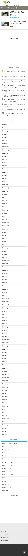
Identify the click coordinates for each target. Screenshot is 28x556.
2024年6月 (5, 203)
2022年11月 (6, 263)
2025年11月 (6, 150)
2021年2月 (5, 330)
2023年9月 (5, 232)
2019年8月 (5, 387)
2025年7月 (5, 162)
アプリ (11, 26)
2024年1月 (5, 219)
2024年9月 (5, 194)
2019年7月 (5, 390)
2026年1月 (5, 143)
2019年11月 (6, 377)
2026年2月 (5, 140)
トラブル (5, 471)
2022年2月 (5, 292)
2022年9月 (5, 270)
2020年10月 (6, 342)
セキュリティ (6, 465)
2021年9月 (5, 308)
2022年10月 (6, 267)
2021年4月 (5, 323)
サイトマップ (6, 534)
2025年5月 (5, 169)
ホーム (4, 531)
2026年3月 (5, 137)
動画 (4, 478)
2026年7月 (5, 124)
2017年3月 (5, 415)
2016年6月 (5, 431)
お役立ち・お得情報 (14, 17)
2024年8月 (5, 197)
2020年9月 (5, 346)
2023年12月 (6, 222)
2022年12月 (6, 260)
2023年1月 (5, 257)
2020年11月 (6, 339)
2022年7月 (5, 276)
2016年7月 (5, 428)
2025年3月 (5, 175)
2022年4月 (5, 286)
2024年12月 (6, 184)
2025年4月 (5, 172)
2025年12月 (6, 146)
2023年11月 (6, 226)
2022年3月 (5, 289)
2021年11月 (6, 301)
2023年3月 (5, 251)
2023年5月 (5, 245)
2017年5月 (5, 409)
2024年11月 (6, 188)
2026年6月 (5, 128)
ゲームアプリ (6, 462)
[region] (14, 51)
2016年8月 (5, 425)
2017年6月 (5, 406)
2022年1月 (5, 295)
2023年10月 (6, 229)
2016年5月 (5, 434)
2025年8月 (5, 159)
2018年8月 (5, 403)
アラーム (5, 452)
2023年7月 (5, 238)
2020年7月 (5, 352)
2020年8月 (5, 349)
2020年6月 (5, 355)
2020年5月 (5, 358)
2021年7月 (5, 314)
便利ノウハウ (6, 474)
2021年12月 (6, 298)
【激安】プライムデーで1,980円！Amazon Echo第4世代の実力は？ (18, 12)
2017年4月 (5, 412)
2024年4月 (5, 210)
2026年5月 (5, 131)
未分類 (4, 484)
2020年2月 (5, 368)
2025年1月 (5, 181)
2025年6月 (5, 165)
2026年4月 (5, 134)
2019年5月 (5, 396)
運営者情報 (5, 540)
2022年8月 (5, 273)
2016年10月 (6, 418)
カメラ (4, 459)
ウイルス (5, 455)
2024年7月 (5, 200)
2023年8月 (5, 235)
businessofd (12, 19)
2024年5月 (5, 207)
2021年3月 (5, 327)
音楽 (4, 490)
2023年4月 (5, 248)
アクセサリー (6, 446)
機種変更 (5, 487)
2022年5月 (5, 282)
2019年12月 (6, 374)
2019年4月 (5, 399)
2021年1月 (5, 333)
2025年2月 (5, 178)
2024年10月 (6, 191)
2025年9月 (5, 156)
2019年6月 (5, 393)
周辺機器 (5, 481)
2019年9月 (5, 384)
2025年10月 (6, 153)
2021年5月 (5, 320)
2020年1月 (5, 371)
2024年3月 (5, 213)
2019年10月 (6, 380)
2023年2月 (5, 254)
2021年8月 (5, 311)
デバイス (5, 468)
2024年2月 (5, 216)
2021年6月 (5, 317)
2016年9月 (5, 422)
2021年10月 (6, 305)
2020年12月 (6, 336)
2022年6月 (5, 279)
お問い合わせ (6, 537)
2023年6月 (5, 241)
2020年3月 (5, 365)
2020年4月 (5, 361)
